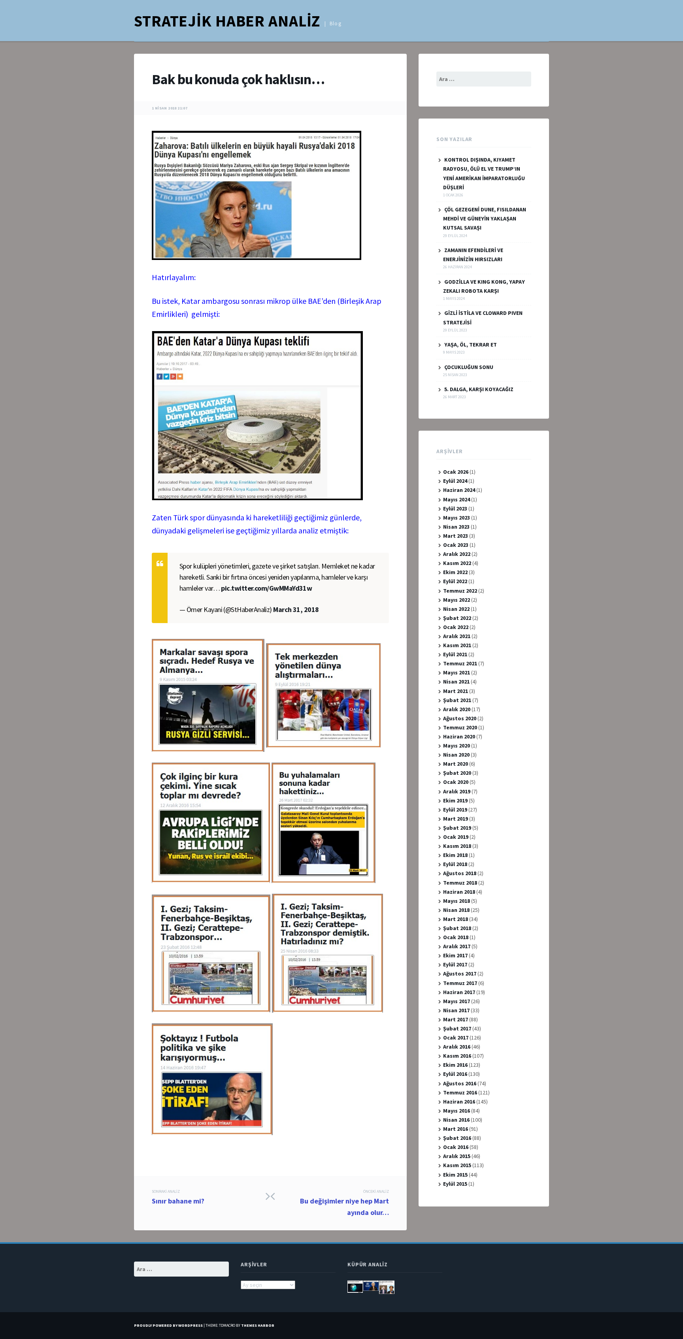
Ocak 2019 (455, 836)
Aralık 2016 (456, 1046)
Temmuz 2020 (460, 727)
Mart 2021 (455, 691)
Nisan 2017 (456, 1010)
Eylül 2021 (455, 654)
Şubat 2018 (457, 928)
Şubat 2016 (457, 1137)
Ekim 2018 (455, 855)
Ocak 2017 (455, 1037)
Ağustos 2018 (459, 873)
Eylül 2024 (455, 480)
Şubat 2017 (457, 1028)
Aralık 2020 (456, 709)
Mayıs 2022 (456, 599)
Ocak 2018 (455, 937)
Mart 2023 (455, 535)
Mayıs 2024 (456, 499)
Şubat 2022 (457, 617)
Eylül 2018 (455, 864)
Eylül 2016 (455, 1073)
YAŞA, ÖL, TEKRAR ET (470, 344)
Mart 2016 (455, 1128)
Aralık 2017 (456, 946)
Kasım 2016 (457, 1055)
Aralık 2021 (456, 636)
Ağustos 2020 (459, 718)
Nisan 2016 (456, 1119)
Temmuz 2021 (460, 663)
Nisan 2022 (456, 608)
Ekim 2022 (455, 572)
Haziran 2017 (459, 992)
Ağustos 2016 (459, 1083)
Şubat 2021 (457, 700)
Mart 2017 (455, 1019)
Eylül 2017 (455, 964)
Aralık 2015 (456, 1156)
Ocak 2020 (455, 781)
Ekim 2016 (455, 1064)
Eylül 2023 (455, 508)
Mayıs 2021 (456, 672)
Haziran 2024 (459, 489)
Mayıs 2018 (456, 900)
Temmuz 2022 (460, 590)
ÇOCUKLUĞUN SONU (468, 367)
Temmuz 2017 (460, 983)
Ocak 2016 (455, 1147)
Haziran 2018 (459, 891)
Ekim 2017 (455, 955)
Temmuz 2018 (460, 882)
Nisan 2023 (456, 526)
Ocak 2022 (455, 627)
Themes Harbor (257, 1325)
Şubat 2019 (457, 827)
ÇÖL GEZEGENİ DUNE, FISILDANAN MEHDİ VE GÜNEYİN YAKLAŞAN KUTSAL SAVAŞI (484, 218)
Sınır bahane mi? (178, 1197)
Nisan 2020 (456, 754)
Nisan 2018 (456, 909)
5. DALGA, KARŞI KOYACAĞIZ (478, 389)
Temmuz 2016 (460, 1092)
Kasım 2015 (457, 1165)
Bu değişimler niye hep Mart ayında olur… (344, 1203)
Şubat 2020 (457, 772)
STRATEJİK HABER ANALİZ (227, 21)
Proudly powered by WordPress (168, 1325)
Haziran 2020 (459, 736)
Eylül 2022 (455, 581)
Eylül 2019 (455, 809)
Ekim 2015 (455, 1174)
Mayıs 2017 (456, 1001)
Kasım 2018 (457, 845)
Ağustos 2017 (459, 973)
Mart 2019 (455, 818)
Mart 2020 (455, 763)
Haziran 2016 (459, 1101)
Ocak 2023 (455, 544)
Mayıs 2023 (456, 517)
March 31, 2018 (296, 609)
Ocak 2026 (455, 471)
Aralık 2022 (456, 553)
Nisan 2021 (456, 681)
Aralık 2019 (456, 791)
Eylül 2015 (455, 1183)
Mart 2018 (455, 919)
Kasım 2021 (457, 645)
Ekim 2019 (455, 800)
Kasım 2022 (457, 563)
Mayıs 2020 (456, 745)
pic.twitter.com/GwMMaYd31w (266, 588)
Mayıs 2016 (456, 1110)
